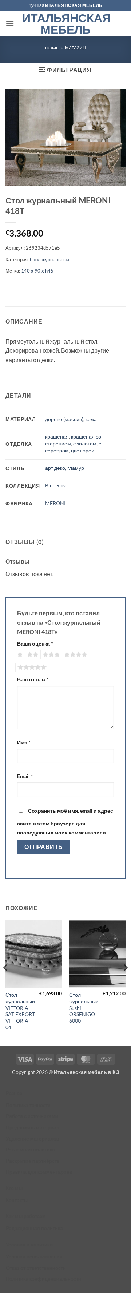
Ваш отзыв (32, 679)
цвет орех (82, 450)
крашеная (57, 436)
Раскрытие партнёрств (32, 1161)
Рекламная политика (30, 1149)
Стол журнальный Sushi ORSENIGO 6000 (84, 1008)
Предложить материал (32, 1127)
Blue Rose (56, 485)
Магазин (75, 48)
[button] (9, 23)
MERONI (55, 503)
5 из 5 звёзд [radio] (31, 667)
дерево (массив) (64, 419)
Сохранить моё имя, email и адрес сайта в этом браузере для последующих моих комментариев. (65, 822)
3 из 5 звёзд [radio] (50, 654)
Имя (24, 742)
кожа (91, 419)
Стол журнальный (49, 259)
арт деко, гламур (64, 468)
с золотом (84, 443)
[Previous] (5, 982)
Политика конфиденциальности (43, 1279)
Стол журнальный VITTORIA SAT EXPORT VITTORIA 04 (20, 1011)
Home (52, 48)
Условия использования (34, 1256)
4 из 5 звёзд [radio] (74, 654)
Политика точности (28, 1105)
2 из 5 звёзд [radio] (32, 654)
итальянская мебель (74, 5)
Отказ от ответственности (36, 1268)
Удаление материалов (32, 1138)
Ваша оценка (35, 643)
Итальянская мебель (65, 23)
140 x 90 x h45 (37, 271)
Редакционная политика (34, 1228)
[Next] (125, 982)
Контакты (17, 1200)
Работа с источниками (32, 1116)
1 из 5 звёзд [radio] (19, 654)
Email (25, 776)
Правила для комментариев (39, 1172)
